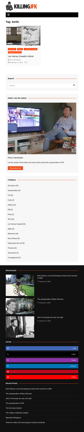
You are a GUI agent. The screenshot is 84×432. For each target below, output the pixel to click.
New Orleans (12, 238)
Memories (11, 233)
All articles (12, 49)
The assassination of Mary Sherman (50, 299)
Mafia (10, 229)
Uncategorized (13, 257)
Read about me (15, 168)
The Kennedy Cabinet (14, 408)
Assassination (13, 190)
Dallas (20, 49)
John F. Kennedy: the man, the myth (50, 317)
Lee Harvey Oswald (30, 49)
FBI (9, 209)
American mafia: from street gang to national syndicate (25, 422)
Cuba (10, 200)
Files (9, 214)
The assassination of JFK (15, 403)
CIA (9, 195)
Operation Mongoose (13, 418)
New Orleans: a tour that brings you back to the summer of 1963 (29, 389)
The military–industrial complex (17, 413)
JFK (9, 219)
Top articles (12, 253)
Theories (11, 248)
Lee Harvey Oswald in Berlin (21, 56)
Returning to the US (15, 52)
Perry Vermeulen (15, 60)
